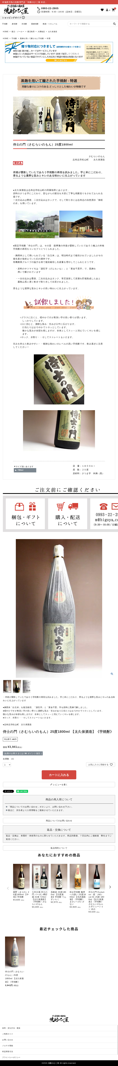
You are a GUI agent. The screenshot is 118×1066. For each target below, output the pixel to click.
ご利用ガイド (7, 1034)
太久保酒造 (52, 32)
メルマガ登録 (7, 1046)
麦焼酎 (14, 24)
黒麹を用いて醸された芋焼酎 (32, 38)
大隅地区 (41, 32)
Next (110, 887)
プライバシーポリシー (11, 1057)
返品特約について (59, 848)
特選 (48, 38)
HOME (5, 32)
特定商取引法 (7, 1052)
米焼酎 (24, 24)
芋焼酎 (5, 24)
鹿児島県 (31, 32)
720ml (20, 470)
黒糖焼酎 (35, 24)
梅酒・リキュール (50, 24)
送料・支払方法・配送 (11, 1028)
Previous (8, 888)
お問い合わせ (7, 1040)
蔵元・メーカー (18, 32)
